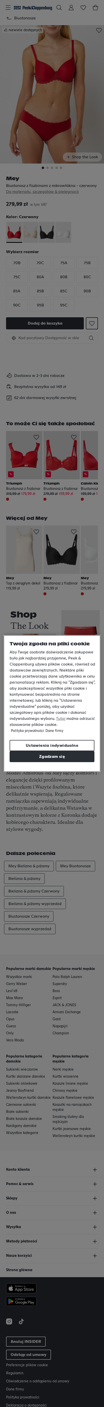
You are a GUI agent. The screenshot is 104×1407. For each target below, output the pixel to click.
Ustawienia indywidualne (52, 746)
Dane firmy (54, 731)
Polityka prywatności (27, 731)
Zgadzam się (52, 757)
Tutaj (60, 719)
